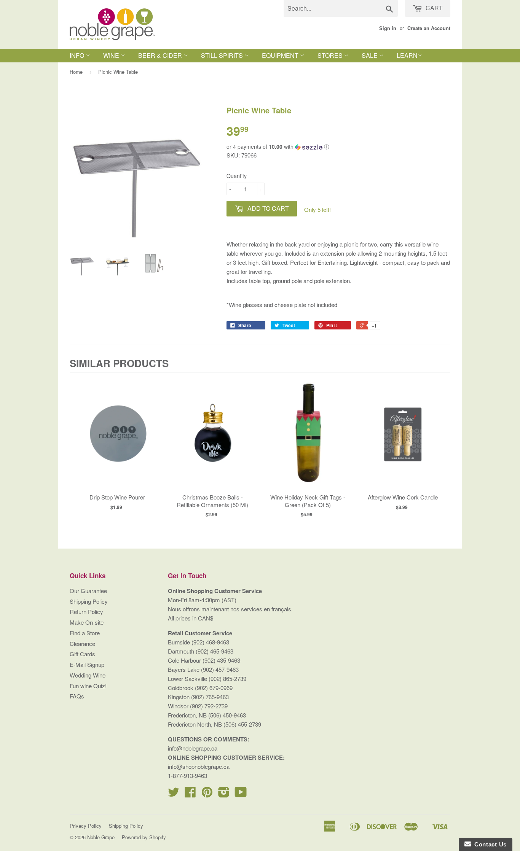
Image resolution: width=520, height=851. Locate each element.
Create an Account (428, 28)
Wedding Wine (87, 675)
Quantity (237, 176)
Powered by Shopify (144, 837)
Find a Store (85, 633)
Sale (370, 55)
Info (78, 55)
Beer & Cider (160, 55)
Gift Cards (82, 654)
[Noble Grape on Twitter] (173, 794)
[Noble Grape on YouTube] (241, 794)
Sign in (387, 28)
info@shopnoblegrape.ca (199, 766)
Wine (112, 55)
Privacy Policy (86, 825)
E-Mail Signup (87, 664)
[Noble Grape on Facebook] (190, 794)
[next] (442, 448)
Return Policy (86, 612)
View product (117, 442)
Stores (330, 55)
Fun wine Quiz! (88, 686)
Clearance (82, 643)
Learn (407, 55)
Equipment (281, 55)
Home (76, 71)
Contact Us (489, 844)
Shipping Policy (89, 601)
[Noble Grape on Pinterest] (207, 794)
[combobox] (341, 8)
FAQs (77, 696)
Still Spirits (222, 55)
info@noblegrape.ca (192, 748)
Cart (433, 7)
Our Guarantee (88, 591)
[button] (338, 147)
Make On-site (87, 622)
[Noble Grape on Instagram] (224, 794)
